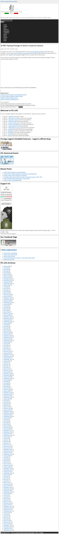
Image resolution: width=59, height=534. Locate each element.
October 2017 (7, 433)
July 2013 (5, 514)
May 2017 (6, 441)
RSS (37, 532)
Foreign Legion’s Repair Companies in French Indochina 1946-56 (18, 105)
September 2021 (7, 359)
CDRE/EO (10, 116)
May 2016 (6, 460)
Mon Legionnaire (9, 249)
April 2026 (6, 272)
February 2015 (7, 484)
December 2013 (7, 506)
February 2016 (7, 465)
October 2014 (7, 490)
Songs (5, 34)
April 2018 (6, 424)
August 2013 (6, 512)
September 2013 (7, 511)
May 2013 (6, 517)
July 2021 (5, 362)
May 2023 (6, 328)
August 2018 (6, 418)
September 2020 (7, 378)
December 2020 (7, 373)
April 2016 (6, 462)
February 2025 (7, 294)
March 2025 (6, 293)
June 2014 (6, 497)
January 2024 (7, 315)
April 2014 (6, 500)
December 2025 (7, 279)
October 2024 (7, 301)
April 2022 (6, 348)
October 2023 (7, 320)
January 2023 (7, 334)
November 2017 (7, 432)
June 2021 (6, 364)
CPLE (9, 134)
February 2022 (7, 351)
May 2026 (6, 271)
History (5, 37)
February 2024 (7, 313)
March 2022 (6, 350)
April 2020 (6, 386)
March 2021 (6, 369)
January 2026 (7, 277)
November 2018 (7, 413)
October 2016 (7, 452)
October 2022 (7, 339)
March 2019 (6, 407)
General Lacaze (12, 121)
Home (5, 25)
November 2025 (7, 280)
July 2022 (5, 343)
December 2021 (7, 354)
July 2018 (5, 419)
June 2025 (6, 288)
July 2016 (5, 457)
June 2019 (6, 402)
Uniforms (6, 29)
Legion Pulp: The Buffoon (10, 253)
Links (4, 39)
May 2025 (6, 290)
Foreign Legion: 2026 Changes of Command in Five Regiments (20, 174)
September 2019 (7, 397)
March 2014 (6, 501)
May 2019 (6, 403)
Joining (5, 26)
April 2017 (6, 443)
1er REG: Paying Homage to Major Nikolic (12, 96)
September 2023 (7, 321)
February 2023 (7, 332)
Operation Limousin (13, 120)
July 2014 (5, 495)
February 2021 (7, 370)
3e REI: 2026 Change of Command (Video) (14, 172)
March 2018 (6, 425)
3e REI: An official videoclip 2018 (9, 98)
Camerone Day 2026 (8, 259)
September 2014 (7, 492)
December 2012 (7, 525)
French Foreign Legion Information (25, 532)
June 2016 (6, 459)
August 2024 (6, 304)
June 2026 (6, 269)
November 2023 (7, 318)
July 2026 (5, 268)
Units (4, 28)
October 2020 (7, 377)
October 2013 (7, 509)
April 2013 (6, 519)
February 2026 (7, 275)
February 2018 (7, 427)
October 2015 (7, 471)
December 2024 (7, 298)
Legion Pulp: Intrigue (9, 256)
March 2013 (6, 520)
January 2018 (7, 429)
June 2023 (6, 326)
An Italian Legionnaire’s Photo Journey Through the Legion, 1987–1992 (22, 177)
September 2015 (7, 473)
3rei (16, 49)
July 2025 (5, 287)
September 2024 (7, 302)
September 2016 (7, 454)
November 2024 (7, 299)
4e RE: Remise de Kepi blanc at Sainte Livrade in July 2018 (16, 104)
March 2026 (6, 274)
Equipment (6, 31)
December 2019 (7, 392)
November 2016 (7, 451)
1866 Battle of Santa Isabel (15, 127)
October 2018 (7, 414)
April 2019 (6, 405)
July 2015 (5, 476)
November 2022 (7, 337)
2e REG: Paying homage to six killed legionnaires (14, 94)
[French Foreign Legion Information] (11, 13)
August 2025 (6, 285)
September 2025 (7, 283)
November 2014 (7, 489)
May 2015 (6, 479)
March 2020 (6, 388)
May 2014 (6, 498)
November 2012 (7, 527)
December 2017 (7, 430)
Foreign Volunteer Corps (15, 124)
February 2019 (7, 408)
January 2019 (7, 410)
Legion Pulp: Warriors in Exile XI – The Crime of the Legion (19, 258)
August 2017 (6, 437)
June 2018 (6, 421)
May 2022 (6, 347)
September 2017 (7, 435)
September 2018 (7, 416)
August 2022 (6, 342)
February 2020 (7, 389)
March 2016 (6, 463)
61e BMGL (10, 132)
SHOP (5, 40)
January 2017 (7, 448)
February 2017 (7, 446)
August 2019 (6, 399)
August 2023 (6, 323)
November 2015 (7, 470)
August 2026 (6, 266)
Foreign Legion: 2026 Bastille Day (12, 180)
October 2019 (7, 395)
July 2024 (5, 305)
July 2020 (5, 381)
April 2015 (6, 481)
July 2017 (5, 438)
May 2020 (6, 384)
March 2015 (6, 482)
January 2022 (7, 353)
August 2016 (6, 455)
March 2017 (6, 444)
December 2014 (7, 487)
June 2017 (6, 440)
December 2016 (7, 449)
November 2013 (7, 508)
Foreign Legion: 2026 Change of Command (14, 175)
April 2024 (6, 310)
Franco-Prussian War (14, 123)
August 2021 (6, 361)
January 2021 (7, 372)
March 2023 (6, 331)
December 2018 (7, 411)
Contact (41, 532)
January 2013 (7, 523)
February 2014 (7, 503)
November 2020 (7, 375)
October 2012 (7, 528)
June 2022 (6, 345)
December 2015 (7, 468)
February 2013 (7, 522)
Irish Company (12, 126)
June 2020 (6, 383)
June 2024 (6, 307)
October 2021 (7, 358)
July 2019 (5, 400)
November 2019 (7, 394)
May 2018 (6, 422)
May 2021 (6, 365)
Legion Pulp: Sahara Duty (10, 254)
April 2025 (6, 291)
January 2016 (7, 467)
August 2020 (6, 380)
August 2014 (6, 493)
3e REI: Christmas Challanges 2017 (10, 99)
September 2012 (7, 530)
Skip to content (5, 1)
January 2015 (7, 485)
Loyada (10, 129)
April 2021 (6, 367)
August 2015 (6, 474)
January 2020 (7, 391)
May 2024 (6, 309)
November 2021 (7, 356)
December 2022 (7, 335)
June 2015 (6, 478)
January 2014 (7, 504)
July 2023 (5, 324)
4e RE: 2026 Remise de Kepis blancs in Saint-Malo (16, 178)
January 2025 (7, 296)
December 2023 (7, 317)
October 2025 (7, 282)
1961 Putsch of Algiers (14, 118)
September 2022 (7, 340)
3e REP (10, 135)
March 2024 (6, 312)
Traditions (6, 32)
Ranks (5, 36)
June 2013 (6, 515)
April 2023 (6, 329)
